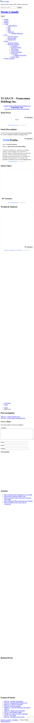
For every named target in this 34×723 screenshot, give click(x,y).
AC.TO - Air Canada (10, 715)
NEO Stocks (14, 49)
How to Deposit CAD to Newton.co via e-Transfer (18, 494)
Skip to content (5, 1)
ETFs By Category (13, 36)
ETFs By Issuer (12, 38)
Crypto (6, 24)
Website (3, 448)
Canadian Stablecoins (17, 33)
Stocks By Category (13, 43)
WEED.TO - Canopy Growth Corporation (16, 714)
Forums (6, 19)
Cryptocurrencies (12, 25)
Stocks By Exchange (13, 44)
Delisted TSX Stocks (20, 55)
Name (2, 442)
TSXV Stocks (15, 57)
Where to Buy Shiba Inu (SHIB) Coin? (15, 496)
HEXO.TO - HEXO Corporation (13, 704)
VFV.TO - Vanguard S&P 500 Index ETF (15, 703)
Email (2, 445)
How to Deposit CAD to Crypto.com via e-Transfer (18, 501)
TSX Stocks (14, 54)
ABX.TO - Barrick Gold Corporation (14, 710)
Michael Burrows (5, 721)
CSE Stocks (14, 46)
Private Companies (9, 58)
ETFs (5, 35)
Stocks (6, 41)
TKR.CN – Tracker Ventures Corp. (10, 416)
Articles (6, 21)
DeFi (9, 28)
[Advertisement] (17, 78)
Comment (3, 428)
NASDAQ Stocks (16, 47)
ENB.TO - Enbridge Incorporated (13, 701)
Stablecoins (11, 32)
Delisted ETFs (12, 39)
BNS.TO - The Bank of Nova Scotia (14, 717)
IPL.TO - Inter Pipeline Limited (13, 712)
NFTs (9, 30)
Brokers (6, 22)
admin (6, 407)
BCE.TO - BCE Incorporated (12, 706)
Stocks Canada (9, 11)
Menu (2, 16)
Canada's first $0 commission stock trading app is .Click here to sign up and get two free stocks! (17, 107)
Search (19, 7)
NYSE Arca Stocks (16, 52)
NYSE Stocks (15, 50)
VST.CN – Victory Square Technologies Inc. (13, 418)
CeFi (9, 27)
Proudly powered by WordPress (9, 720)
